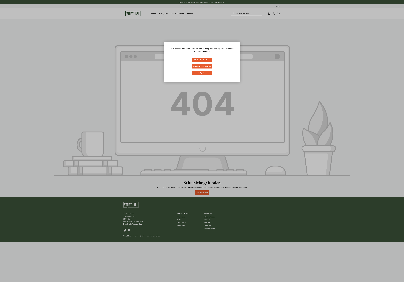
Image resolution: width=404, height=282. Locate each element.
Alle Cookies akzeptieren (202, 60)
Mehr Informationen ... (202, 51)
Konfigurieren (202, 73)
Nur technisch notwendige (202, 66)
